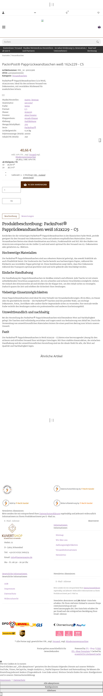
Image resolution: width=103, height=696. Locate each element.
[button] (35, 12)
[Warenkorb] (99, 27)
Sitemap (60, 535)
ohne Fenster (31, 115)
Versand (32, 155)
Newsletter (61, 555)
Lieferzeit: (28, 176)
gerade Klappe (31, 118)
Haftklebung (30, 121)
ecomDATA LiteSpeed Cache (88, 654)
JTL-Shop (90, 648)
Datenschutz (10, 593)
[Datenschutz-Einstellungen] (1, 694)
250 (26, 124)
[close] (100, 140)
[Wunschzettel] (98, 13)
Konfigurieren (51, 687)
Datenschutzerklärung (49, 513)
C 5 (26, 109)
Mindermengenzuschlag (26, 157)
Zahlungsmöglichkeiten (67, 545)
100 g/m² (29, 103)
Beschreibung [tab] (10, 216)
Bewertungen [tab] (27, 216)
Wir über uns (61, 540)
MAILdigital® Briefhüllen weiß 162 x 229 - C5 (51, 470)
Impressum (9, 589)
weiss (27, 106)
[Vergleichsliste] (67, 13)
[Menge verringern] (11, 184)
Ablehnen (51, 690)
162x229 (28, 112)
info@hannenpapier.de (21, 557)
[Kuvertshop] (51, 27)
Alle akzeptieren (51, 683)
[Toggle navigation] (3, 27)
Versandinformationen (66, 550)
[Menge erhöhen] (11, 195)
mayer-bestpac (32, 100)
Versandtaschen (19, 76)
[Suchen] (98, 42)
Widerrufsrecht (11, 598)
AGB (6, 584)
